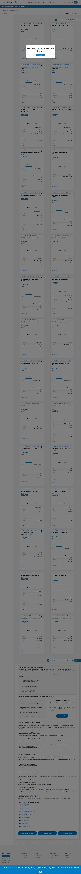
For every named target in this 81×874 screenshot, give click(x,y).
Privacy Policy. (50, 869)
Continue (40, 55)
